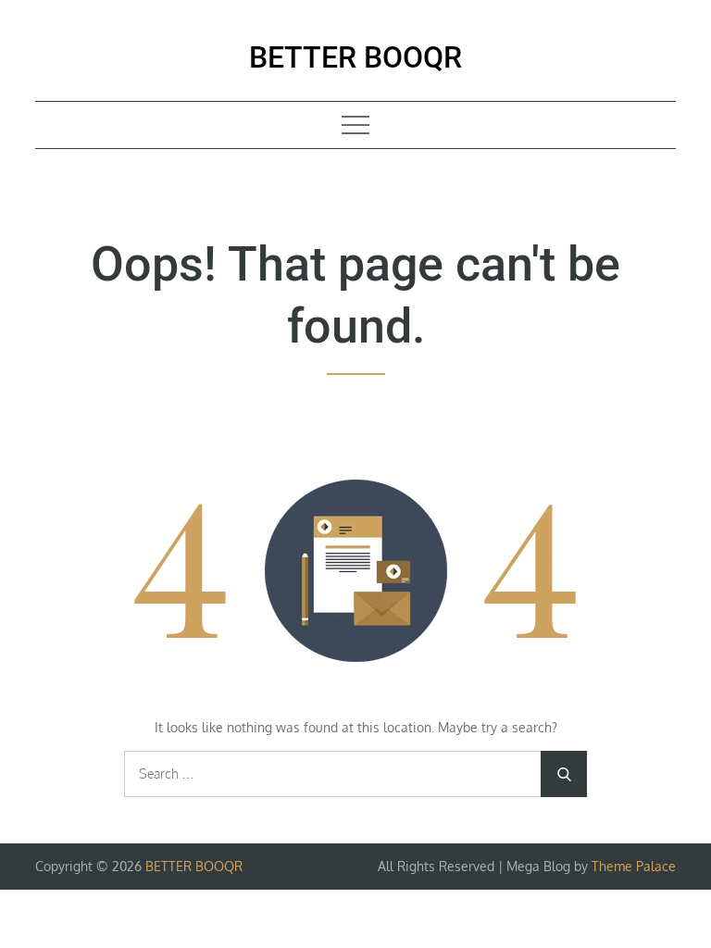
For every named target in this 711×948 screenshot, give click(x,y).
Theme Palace (634, 866)
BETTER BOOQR (355, 57)
